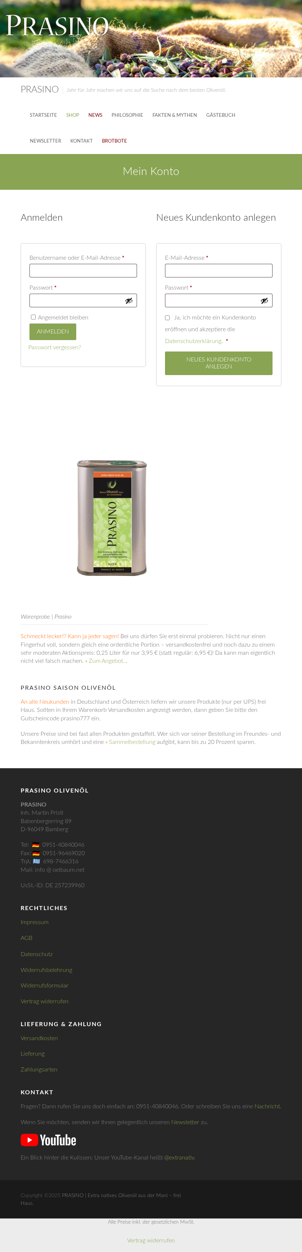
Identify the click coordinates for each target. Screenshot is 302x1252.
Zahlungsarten (39, 1070)
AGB (26, 938)
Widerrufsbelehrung (46, 970)
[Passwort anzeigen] (129, 301)
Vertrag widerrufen (45, 1001)
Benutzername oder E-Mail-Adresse (83, 258)
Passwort (58, 287)
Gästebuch (220, 115)
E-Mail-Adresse (202, 258)
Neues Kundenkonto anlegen (219, 363)
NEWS (95, 115)
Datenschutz (37, 954)
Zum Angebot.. (107, 661)
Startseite (43, 115)
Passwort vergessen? (54, 347)
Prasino (40, 89)
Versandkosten (39, 1038)
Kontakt (81, 141)
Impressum (35, 922)
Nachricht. (267, 1106)
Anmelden (53, 332)
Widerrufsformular (45, 986)
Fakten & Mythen (174, 115)
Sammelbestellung (132, 742)
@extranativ (179, 1158)
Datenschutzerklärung (193, 341)
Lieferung (33, 1054)
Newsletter (45, 141)
